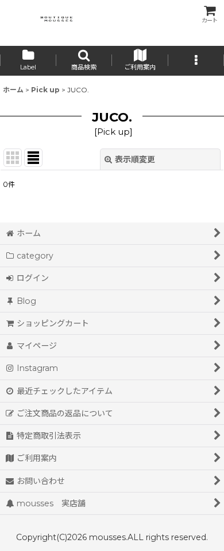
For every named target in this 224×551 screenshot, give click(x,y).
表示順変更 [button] (135, 159)
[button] (84, 61)
